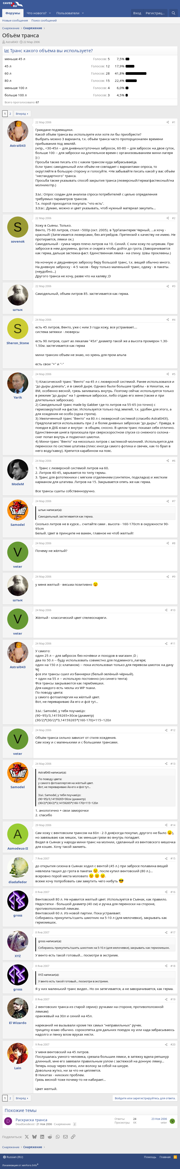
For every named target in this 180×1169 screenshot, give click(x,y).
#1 (173, 122)
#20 (173, 1044)
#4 (173, 320)
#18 (173, 966)
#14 (173, 825)
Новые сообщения (15, 20)
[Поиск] (173, 13)
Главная (165, 1157)
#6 (173, 461)
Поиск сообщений (44, 20)
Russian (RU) (14, 1157)
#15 (173, 858)
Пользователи (67, 13)
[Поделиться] (168, 122)
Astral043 (12, 42)
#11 (173, 643)
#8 (173, 543)
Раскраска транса (31, 1119)
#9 (173, 576)
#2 (173, 218)
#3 (173, 286)
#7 (173, 501)
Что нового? (37, 13)
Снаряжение (62, 1124)
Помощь (150, 1157)
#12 (173, 730)
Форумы (12, 13)
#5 (173, 374)
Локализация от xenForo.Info (20, 1165)
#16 (173, 892)
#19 (173, 999)
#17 (173, 932)
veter (164, 1122)
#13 (173, 764)
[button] (50, 13)
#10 (173, 610)
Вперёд (21, 114)
